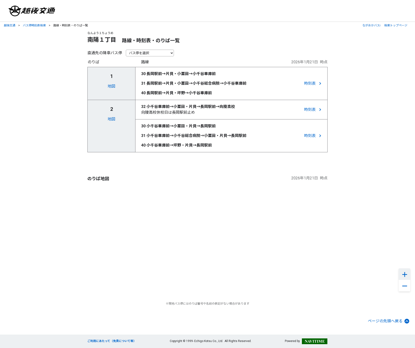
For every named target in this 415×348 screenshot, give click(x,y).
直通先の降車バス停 (104, 53)
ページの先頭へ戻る (385, 321)
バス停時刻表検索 (34, 25)
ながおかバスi (371, 25)
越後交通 (9, 25)
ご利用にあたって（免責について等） (111, 341)
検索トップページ (395, 25)
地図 (111, 86)
